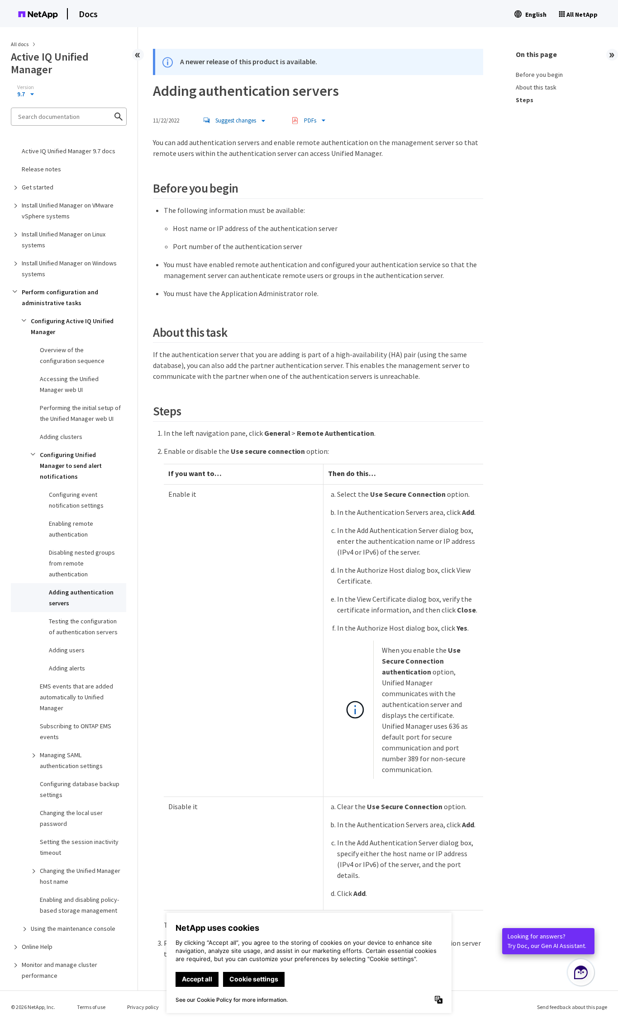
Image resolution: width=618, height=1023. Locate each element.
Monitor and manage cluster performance (59, 970)
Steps (524, 100)
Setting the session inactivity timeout (79, 847)
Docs (88, 13)
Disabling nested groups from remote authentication (82, 563)
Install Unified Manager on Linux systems (63, 239)
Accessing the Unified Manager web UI (69, 384)
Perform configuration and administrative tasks (60, 297)
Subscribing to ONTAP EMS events (75, 731)
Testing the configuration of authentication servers (83, 626)
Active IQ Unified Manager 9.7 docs (68, 151)
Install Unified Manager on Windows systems (69, 268)
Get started (37, 187)
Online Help (37, 947)
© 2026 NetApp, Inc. (33, 1007)
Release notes (41, 169)
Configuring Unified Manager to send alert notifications (71, 466)
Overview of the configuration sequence (72, 355)
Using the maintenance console (73, 928)
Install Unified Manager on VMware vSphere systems (68, 210)
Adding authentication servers (81, 597)
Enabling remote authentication (71, 528)
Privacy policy (143, 1007)
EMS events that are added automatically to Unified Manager (76, 697)
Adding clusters (61, 437)
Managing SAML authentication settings (71, 760)
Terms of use (91, 1007)
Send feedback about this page (572, 1007)
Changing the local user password (71, 818)
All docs (20, 44)
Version (25, 87)
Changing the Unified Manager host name (80, 876)
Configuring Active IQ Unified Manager (72, 326)
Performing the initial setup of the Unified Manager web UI (80, 413)
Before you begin (539, 75)
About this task (536, 87)
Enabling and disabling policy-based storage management (79, 905)
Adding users (67, 650)
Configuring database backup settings (79, 789)
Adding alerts (67, 668)
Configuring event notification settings (76, 499)
